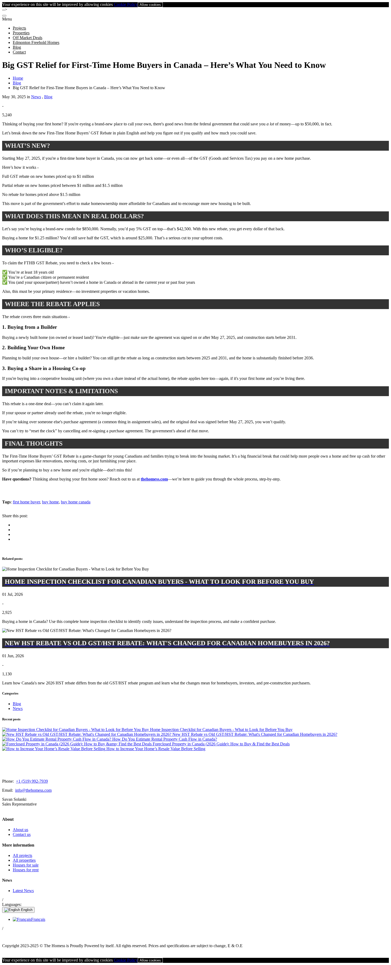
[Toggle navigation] (4, 16)
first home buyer (26, 502)
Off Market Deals (27, 37)
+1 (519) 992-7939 (32, 781)
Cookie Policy (126, 4)
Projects (19, 28)
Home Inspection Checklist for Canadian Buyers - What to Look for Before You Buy (221, 729)
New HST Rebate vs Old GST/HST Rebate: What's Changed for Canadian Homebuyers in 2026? (254, 734)
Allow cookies (150, 5)
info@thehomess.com (33, 790)
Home (18, 78)
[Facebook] (4, 935)
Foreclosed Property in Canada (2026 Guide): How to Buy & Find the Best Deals (221, 744)
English (26, 910)
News (36, 97)
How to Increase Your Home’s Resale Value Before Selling (155, 748)
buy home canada (75, 502)
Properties (21, 33)
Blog (17, 47)
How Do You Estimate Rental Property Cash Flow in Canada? (164, 739)
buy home (50, 502)
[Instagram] (9, 935)
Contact (19, 52)
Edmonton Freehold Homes (36, 42)
